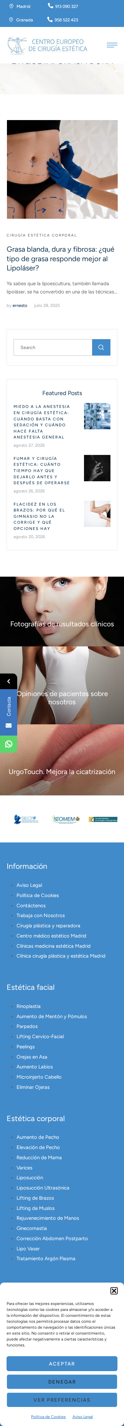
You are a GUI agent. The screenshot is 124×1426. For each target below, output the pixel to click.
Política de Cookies (48, 1416)
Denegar (62, 1382)
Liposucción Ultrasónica (43, 1188)
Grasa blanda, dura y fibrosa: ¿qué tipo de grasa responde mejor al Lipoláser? (60, 258)
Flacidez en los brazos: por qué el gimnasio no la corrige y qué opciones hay (39, 516)
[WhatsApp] (8, 744)
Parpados (27, 1026)
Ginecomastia (32, 1228)
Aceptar (62, 1364)
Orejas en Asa (32, 1057)
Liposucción (30, 1178)
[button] (114, 1291)
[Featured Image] (62, 169)
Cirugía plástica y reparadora (48, 926)
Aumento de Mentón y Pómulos (52, 1016)
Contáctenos (31, 906)
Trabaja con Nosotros (41, 915)
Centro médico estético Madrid (51, 936)
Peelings (26, 1047)
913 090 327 (66, 6)
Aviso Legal (82, 1416)
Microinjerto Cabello (39, 1077)
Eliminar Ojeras (33, 1087)
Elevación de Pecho (38, 1147)
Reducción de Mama (39, 1158)
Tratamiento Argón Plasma (46, 1259)
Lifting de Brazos (35, 1198)
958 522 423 (66, 19)
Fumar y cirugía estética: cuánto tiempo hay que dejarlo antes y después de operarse (42, 470)
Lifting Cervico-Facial (40, 1036)
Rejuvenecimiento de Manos (48, 1218)
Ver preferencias (62, 1400)
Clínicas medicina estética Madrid (54, 946)
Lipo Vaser (28, 1249)
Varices (24, 1168)
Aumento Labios (35, 1067)
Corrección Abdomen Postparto (52, 1238)
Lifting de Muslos (36, 1208)
